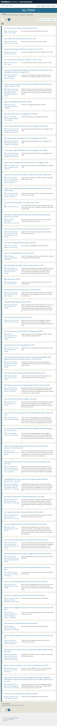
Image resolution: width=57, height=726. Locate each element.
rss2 (23, 705)
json (15, 705)
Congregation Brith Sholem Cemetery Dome (17, 302)
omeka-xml (18, 705)
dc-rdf (6, 705)
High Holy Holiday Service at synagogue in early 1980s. (21, 114)
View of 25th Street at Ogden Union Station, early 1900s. (21, 202)
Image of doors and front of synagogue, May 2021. (19, 345)
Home (38, 6)
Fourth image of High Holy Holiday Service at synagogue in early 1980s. (26, 150)
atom (3, 705)
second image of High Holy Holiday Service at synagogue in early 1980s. (26, 126)
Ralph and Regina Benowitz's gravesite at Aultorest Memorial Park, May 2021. (28, 553)
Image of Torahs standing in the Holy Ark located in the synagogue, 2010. (26, 162)
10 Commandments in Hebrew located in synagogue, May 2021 (23, 331)
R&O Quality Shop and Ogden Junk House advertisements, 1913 (23, 265)
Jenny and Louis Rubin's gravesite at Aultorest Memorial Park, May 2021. (26, 540)
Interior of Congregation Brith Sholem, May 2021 (19, 253)
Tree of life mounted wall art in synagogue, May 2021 (20, 399)
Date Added (52, 19)
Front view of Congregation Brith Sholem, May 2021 (20, 242)
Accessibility (5, 720)
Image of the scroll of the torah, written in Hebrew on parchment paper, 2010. (28, 174)
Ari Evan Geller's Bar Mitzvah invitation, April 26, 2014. (21, 28)
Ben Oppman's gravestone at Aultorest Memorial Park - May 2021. (24, 496)
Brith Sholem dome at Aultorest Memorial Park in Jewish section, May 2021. (27, 385)
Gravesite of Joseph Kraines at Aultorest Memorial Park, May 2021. (24, 595)
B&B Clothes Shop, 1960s (12, 279)
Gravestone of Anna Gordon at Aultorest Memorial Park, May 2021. (24, 373)
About (53, 6)
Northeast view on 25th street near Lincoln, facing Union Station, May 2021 (27, 229)
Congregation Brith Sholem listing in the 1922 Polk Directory (22, 289)
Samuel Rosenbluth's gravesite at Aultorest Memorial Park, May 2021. (25, 524)
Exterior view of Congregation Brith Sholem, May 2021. (21, 693)
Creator (46, 19)
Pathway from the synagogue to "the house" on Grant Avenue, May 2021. (26, 665)
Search (49, 6)
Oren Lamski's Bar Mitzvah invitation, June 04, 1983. (20, 38)
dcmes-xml (10, 705)
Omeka (12, 719)
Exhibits (43, 6)
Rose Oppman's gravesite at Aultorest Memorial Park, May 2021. (24, 512)
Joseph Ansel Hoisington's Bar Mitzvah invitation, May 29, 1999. (23, 49)
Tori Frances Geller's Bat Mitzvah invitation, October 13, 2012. (23, 59)
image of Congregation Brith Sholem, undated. (18, 101)
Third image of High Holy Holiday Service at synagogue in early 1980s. (25, 138)
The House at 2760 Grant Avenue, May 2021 (18, 317)
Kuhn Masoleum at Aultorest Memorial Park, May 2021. (21, 623)
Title (43, 19)
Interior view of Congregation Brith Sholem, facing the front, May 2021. (26, 581)
